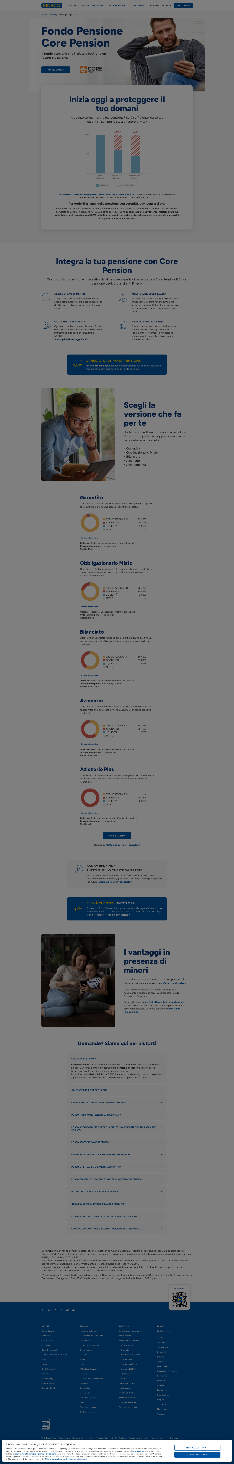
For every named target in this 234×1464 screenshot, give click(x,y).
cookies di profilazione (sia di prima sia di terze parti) (35, 1454)
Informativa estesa (137, 1451)
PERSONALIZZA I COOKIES (197, 1448)
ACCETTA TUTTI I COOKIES (197, 1455)
